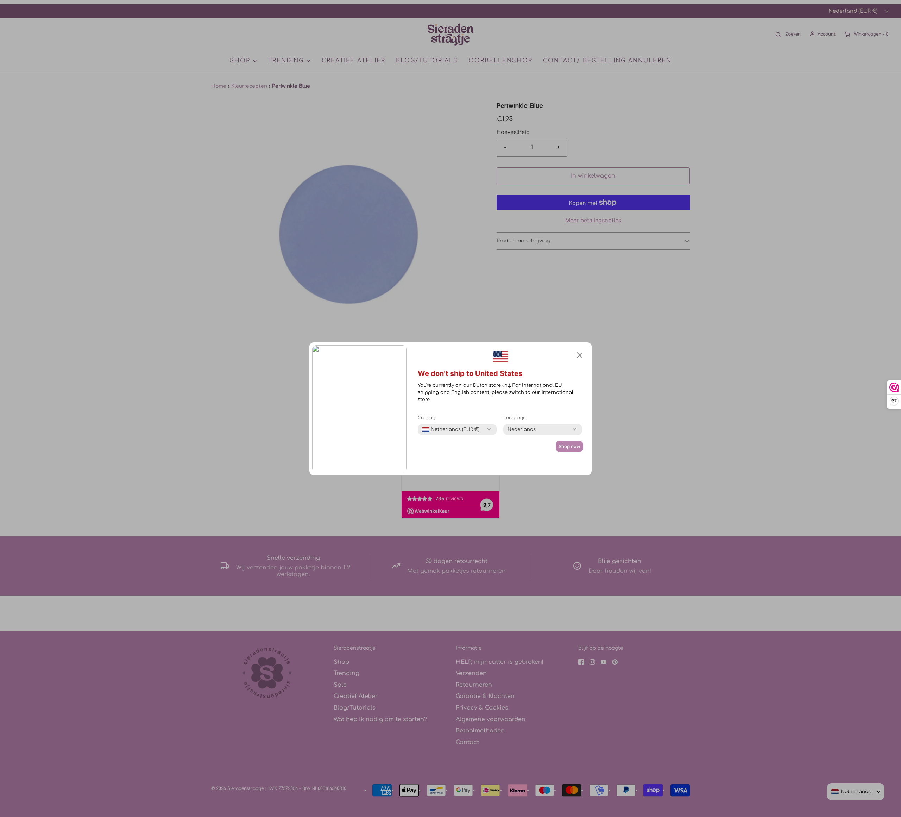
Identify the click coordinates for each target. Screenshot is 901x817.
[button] (579, 355)
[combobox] (450, 429)
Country (427, 417)
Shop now (569, 446)
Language (514, 417)
